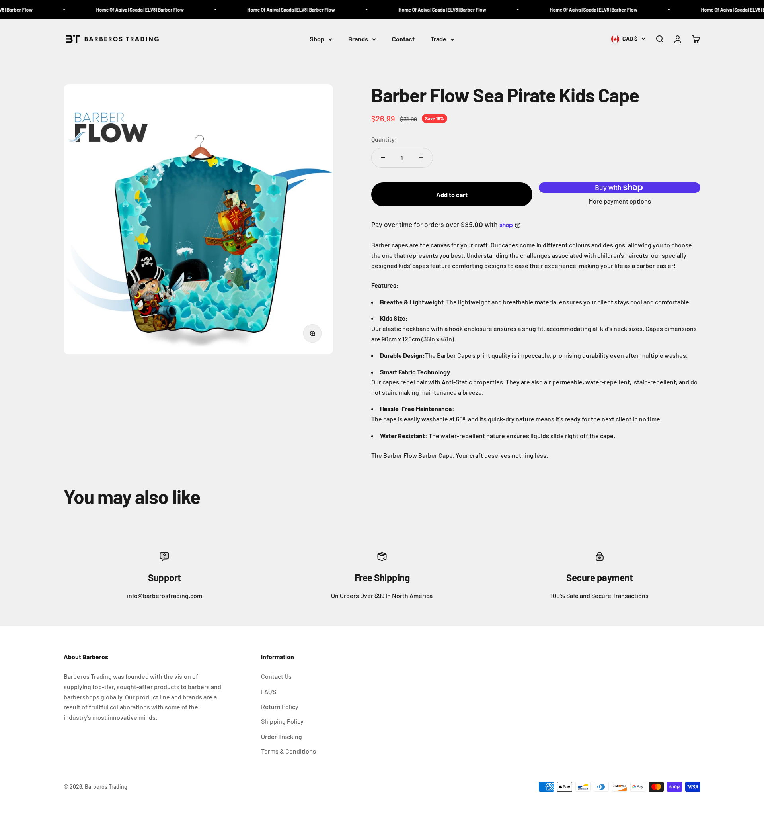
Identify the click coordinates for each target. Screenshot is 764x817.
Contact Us (276, 676)
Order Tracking (281, 736)
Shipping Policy (282, 721)
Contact (403, 39)
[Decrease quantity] (383, 157)
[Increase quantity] (421, 157)
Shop (317, 39)
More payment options (620, 201)
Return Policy (279, 706)
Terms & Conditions (288, 751)
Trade (438, 39)
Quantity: (384, 139)
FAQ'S (268, 691)
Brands (358, 39)
